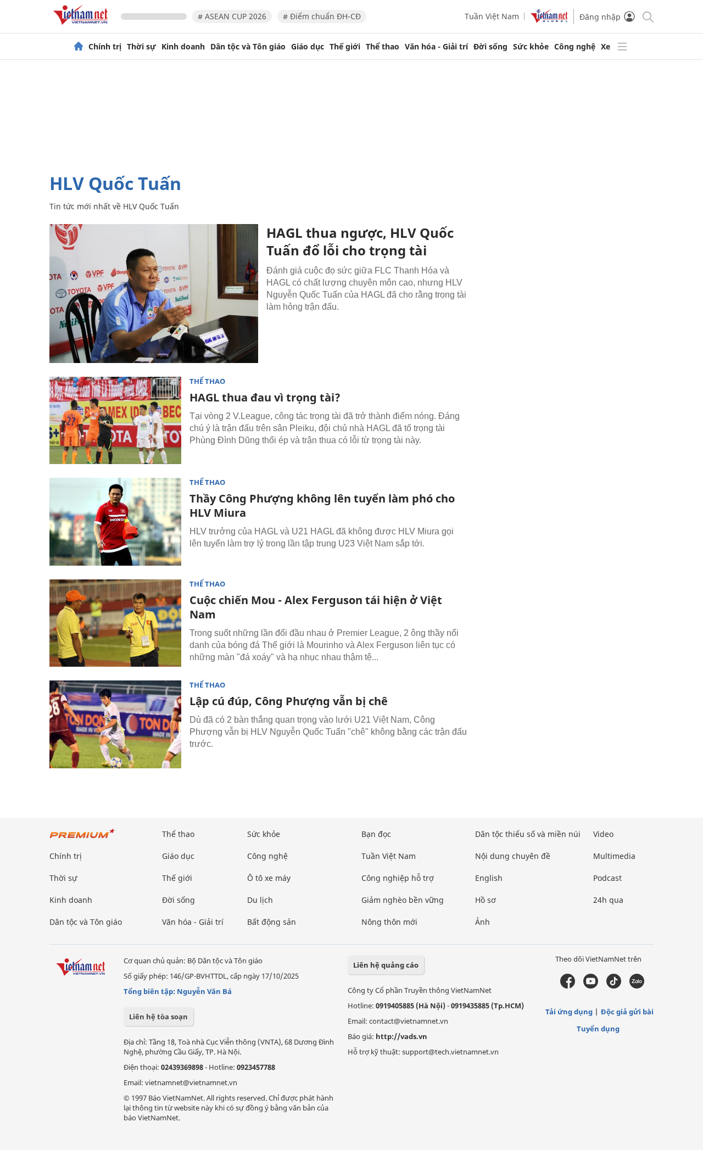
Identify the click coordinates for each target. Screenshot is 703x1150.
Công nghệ (574, 47)
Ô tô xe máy (269, 878)
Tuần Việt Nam (492, 16)
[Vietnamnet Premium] (82, 839)
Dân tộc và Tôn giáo (248, 47)
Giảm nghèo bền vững (402, 900)
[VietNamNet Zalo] (636, 986)
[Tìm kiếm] (647, 16)
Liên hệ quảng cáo (386, 965)
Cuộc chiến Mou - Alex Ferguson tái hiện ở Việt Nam (315, 607)
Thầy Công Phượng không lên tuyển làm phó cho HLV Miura (322, 505)
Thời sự (141, 47)
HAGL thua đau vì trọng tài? (265, 397)
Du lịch (260, 900)
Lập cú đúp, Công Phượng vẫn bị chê (288, 701)
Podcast (607, 878)
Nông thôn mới (389, 922)
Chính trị (104, 47)
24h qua (608, 900)
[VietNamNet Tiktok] (613, 986)
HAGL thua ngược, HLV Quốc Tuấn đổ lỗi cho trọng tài (360, 241)
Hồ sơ (485, 900)
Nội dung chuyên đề (512, 856)
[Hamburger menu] (622, 46)
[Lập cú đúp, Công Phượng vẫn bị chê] (115, 724)
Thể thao (382, 47)
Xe (605, 47)
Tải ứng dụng (569, 1012)
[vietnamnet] (82, 26)
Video (603, 834)
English (489, 878)
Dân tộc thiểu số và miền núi (528, 834)
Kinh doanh (183, 47)
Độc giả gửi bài (627, 1012)
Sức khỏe (531, 47)
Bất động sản (271, 922)
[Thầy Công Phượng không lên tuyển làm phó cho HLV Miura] (115, 522)
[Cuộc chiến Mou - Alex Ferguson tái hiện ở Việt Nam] (115, 623)
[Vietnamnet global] (549, 20)
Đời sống (490, 47)
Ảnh (482, 922)
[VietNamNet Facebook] (567, 986)
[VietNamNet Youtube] (590, 986)
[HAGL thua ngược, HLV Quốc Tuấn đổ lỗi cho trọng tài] (153, 293)
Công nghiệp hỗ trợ (397, 878)
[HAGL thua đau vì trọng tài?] (115, 421)
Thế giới (345, 47)
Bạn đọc (376, 834)
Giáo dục (307, 47)
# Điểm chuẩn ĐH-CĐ (322, 16)
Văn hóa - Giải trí (436, 47)
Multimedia (614, 856)
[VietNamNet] (78, 47)
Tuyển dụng (598, 1029)
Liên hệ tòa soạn (158, 1016)
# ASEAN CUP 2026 (232, 16)
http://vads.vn (401, 1036)
